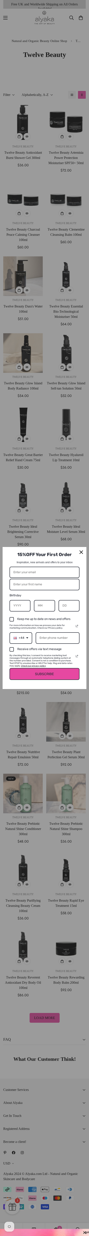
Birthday (15, 595)
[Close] (81, 552)
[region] (44, 1232)
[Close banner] (84, 1232)
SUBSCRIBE (44, 674)
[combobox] (21, 638)
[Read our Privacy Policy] (76, 626)
